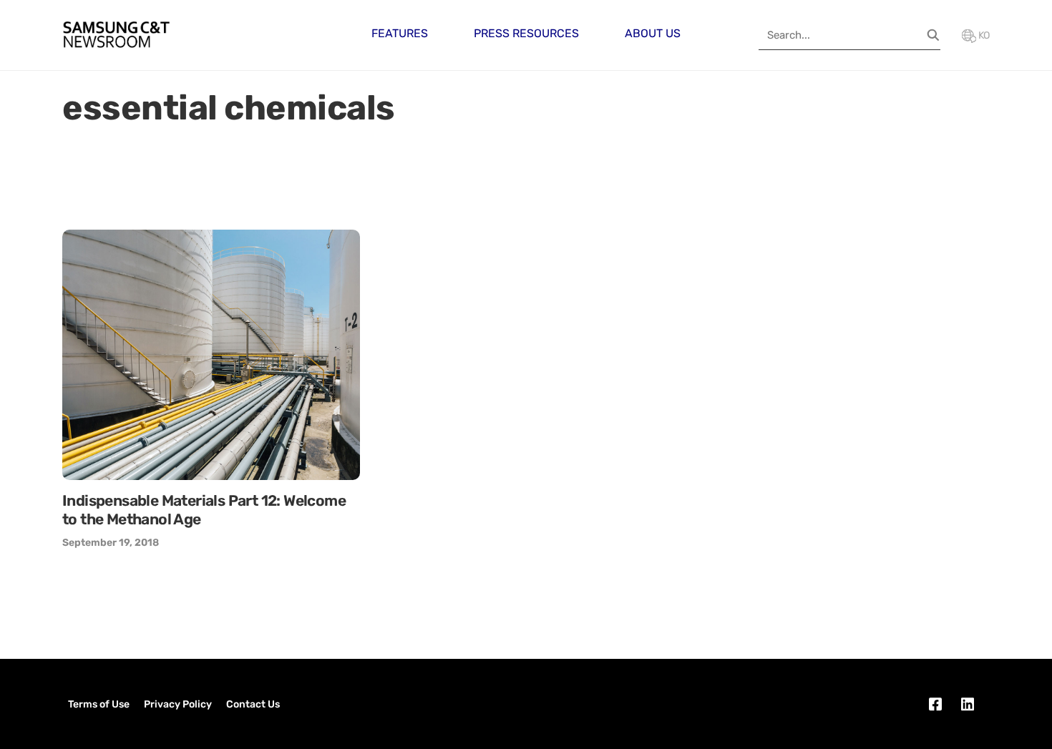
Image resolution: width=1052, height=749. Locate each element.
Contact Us (253, 704)
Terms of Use (99, 704)
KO (983, 35)
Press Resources (526, 33)
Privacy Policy (178, 704)
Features (399, 33)
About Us (653, 33)
